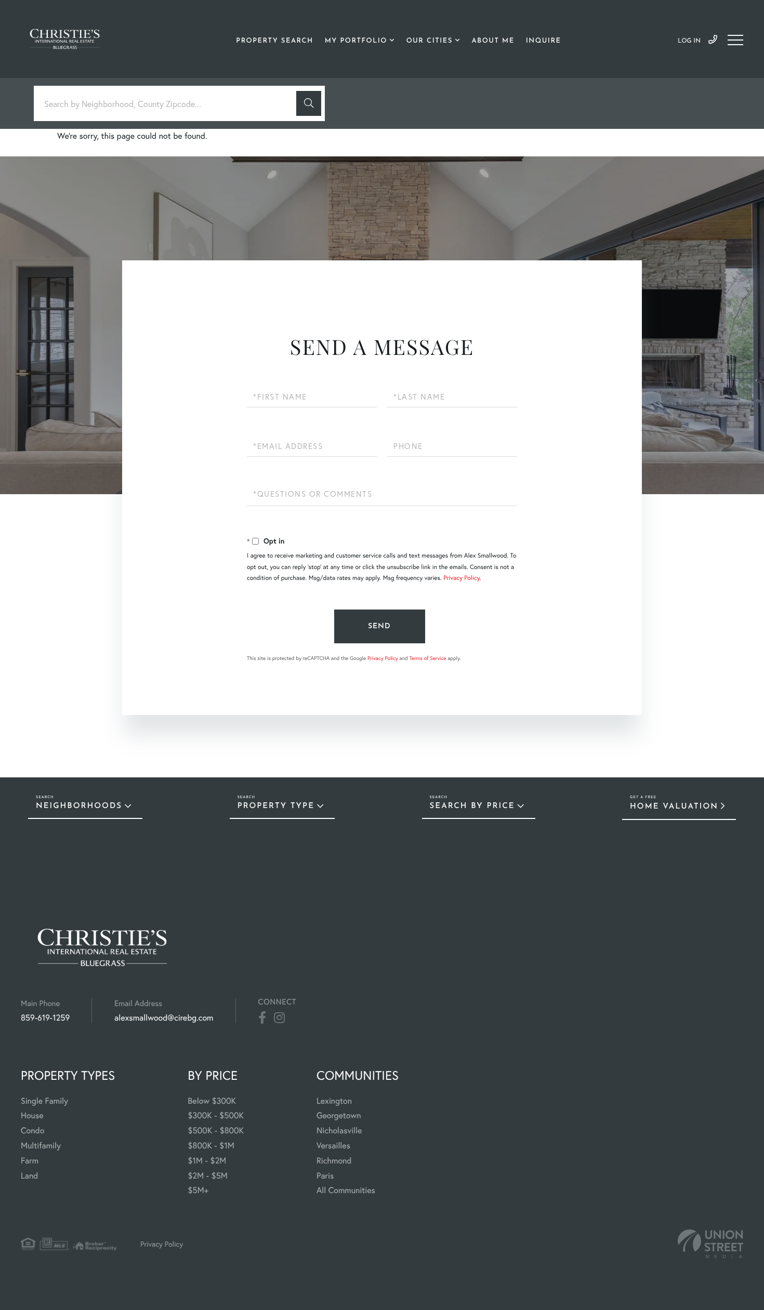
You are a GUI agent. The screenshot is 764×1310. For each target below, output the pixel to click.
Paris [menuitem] (325, 1175)
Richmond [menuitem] (334, 1160)
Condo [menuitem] (32, 1130)
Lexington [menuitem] (334, 1100)
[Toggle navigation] (735, 40)
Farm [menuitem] (29, 1160)
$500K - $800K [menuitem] (216, 1130)
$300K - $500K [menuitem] (216, 1115)
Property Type (276, 806)
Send (379, 626)
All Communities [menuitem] (346, 1190)
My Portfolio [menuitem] (356, 41)
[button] (308, 103)
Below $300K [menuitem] (212, 1100)
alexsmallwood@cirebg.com (163, 1017)
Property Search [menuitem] (274, 41)
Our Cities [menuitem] (429, 41)
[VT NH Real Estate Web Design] (710, 1243)
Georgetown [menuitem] (339, 1115)
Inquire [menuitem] (543, 41)
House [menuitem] (32, 1115)
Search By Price (472, 806)
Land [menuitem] (29, 1175)
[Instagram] (279, 1018)
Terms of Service (427, 658)
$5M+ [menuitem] (198, 1190)
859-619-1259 (712, 40)
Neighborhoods (79, 806)
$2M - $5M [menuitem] (207, 1175)
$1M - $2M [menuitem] (207, 1160)
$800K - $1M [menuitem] (211, 1145)
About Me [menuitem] (493, 41)
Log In (689, 41)
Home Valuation (674, 807)
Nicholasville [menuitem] (339, 1130)
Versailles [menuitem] (333, 1145)
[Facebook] (262, 1018)
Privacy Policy (461, 578)
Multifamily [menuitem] (41, 1145)
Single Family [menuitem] (44, 1100)
